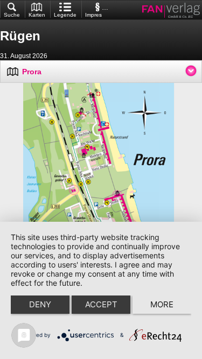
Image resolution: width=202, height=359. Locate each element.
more (161, 304)
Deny (40, 304)
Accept (101, 304)
